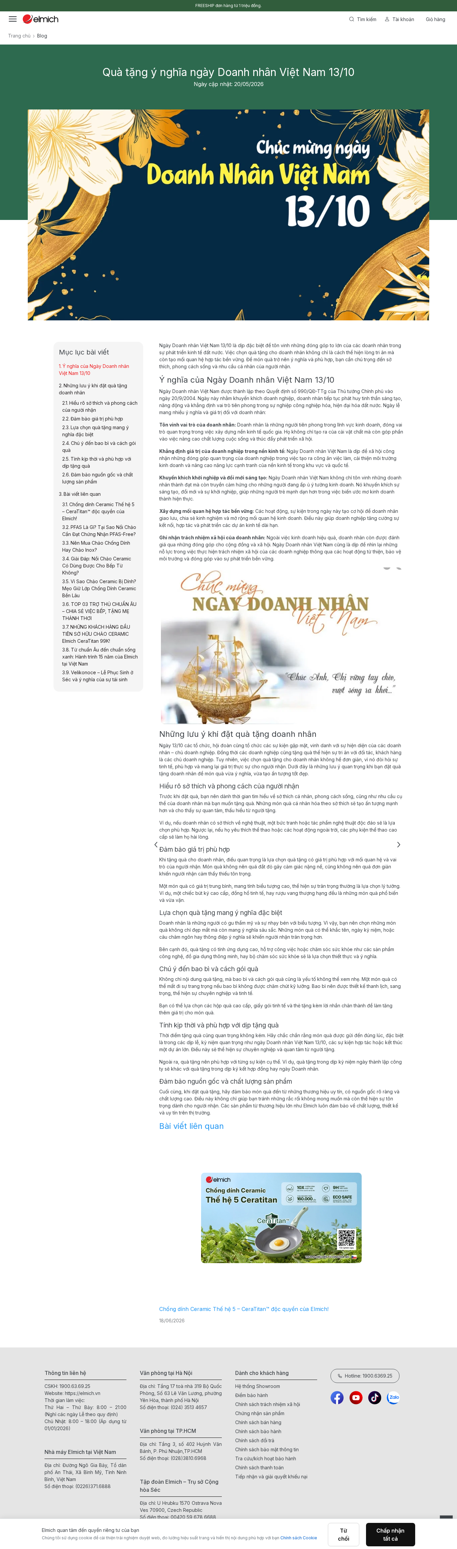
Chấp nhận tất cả (390, 1534)
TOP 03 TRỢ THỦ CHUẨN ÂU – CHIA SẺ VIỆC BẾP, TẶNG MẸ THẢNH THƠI (99, 611)
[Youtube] (356, 1397)
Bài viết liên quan (191, 1126)
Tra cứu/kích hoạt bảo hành (265, 1458)
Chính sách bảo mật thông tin (267, 1449)
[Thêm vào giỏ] (98, 230)
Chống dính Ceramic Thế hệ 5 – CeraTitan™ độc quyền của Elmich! (244, 1309)
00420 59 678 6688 (193, 1517)
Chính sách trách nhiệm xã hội (267, 1404)
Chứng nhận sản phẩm (259, 1413)
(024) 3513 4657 (189, 1407)
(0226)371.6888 (93, 1486)
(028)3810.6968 (188, 1458)
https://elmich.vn (82, 1393)
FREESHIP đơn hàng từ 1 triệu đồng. (228, 5)
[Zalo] (393, 1397)
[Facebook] (337, 1397)
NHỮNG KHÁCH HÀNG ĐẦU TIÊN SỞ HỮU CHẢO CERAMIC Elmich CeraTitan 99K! (96, 634)
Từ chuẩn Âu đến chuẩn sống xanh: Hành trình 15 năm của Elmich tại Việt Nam (100, 657)
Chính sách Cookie (298, 1537)
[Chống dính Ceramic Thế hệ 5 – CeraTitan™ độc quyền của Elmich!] (281, 1218)
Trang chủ (19, 35)
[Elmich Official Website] (40, 19)
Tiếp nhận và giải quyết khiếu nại (271, 1476)
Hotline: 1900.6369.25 (368, 1376)
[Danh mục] (12, 19)
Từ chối (343, 1534)
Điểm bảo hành (251, 1395)
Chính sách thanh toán (259, 1467)
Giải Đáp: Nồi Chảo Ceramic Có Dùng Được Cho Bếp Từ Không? (96, 565)
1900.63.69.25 (75, 1386)
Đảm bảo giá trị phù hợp (97, 418)
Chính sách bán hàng (258, 1422)
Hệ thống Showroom (257, 1386)
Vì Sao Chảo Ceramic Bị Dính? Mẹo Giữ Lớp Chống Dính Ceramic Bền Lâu (99, 588)
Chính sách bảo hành (258, 1431)
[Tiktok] (374, 1397)
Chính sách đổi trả (254, 1440)
